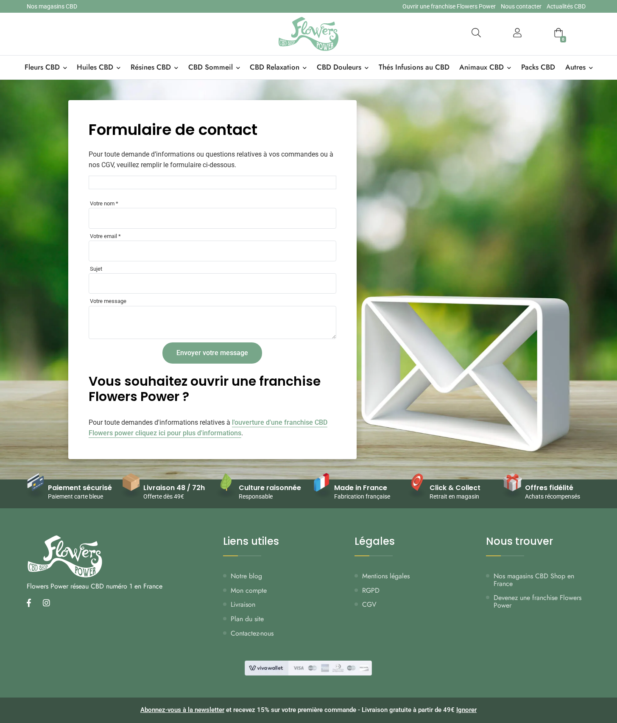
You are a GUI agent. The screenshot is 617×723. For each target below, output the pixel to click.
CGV (369, 604)
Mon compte (249, 590)
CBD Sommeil (210, 67)
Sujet (96, 269)
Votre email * (105, 236)
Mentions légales (386, 576)
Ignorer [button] (466, 710)
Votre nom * (104, 203)
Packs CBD (538, 67)
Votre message (108, 301)
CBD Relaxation (274, 67)
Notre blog (246, 576)
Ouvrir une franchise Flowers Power (449, 6)
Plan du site (247, 619)
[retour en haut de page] (595, 676)
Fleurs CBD (42, 67)
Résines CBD (151, 67)
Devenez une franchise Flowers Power (537, 601)
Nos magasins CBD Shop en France (534, 579)
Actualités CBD (566, 6)
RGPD (371, 590)
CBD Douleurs (339, 67)
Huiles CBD (95, 67)
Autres (575, 67)
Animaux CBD (481, 67)
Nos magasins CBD (52, 6)
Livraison (243, 604)
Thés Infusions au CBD (414, 67)
